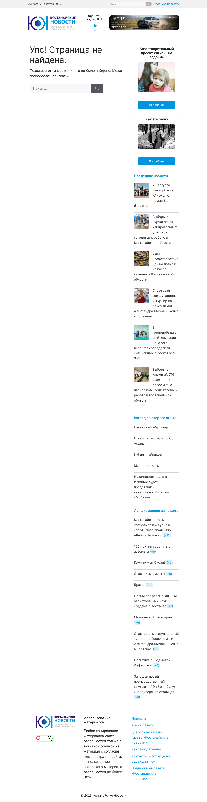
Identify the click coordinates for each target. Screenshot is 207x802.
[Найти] (149, 4)
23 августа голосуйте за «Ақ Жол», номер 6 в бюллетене (153, 195)
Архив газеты (142, 725)
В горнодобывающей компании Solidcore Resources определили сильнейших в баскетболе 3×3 (155, 342)
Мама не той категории (153, 617)
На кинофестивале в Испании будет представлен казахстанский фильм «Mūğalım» (151, 487)
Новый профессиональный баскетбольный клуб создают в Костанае (155, 601)
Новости (138, 718)
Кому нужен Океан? (149, 562)
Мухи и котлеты (147, 466)
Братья (139, 585)
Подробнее (156, 104)
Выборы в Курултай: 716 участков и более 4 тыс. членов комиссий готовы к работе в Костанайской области (155, 384)
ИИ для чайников (148, 454)
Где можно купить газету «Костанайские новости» (150, 737)
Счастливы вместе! (149, 574)
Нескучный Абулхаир (151, 427)
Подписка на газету (166, 3)
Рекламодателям (146, 749)
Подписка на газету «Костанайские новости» (148, 773)
